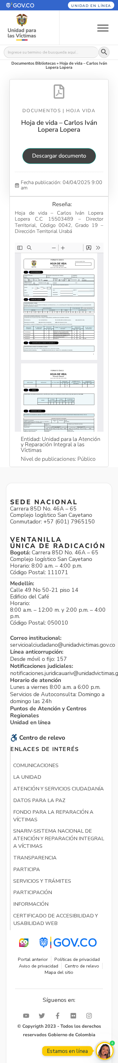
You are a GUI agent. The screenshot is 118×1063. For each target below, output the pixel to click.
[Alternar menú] (103, 28)
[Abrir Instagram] (90, 1016)
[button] (26, 5)
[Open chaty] (105, 1051)
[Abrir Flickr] (75, 1016)
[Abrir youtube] (27, 1016)
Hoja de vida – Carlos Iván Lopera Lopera (59, 126)
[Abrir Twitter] (43, 1016)
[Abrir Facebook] (59, 1016)
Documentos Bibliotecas (33, 63)
